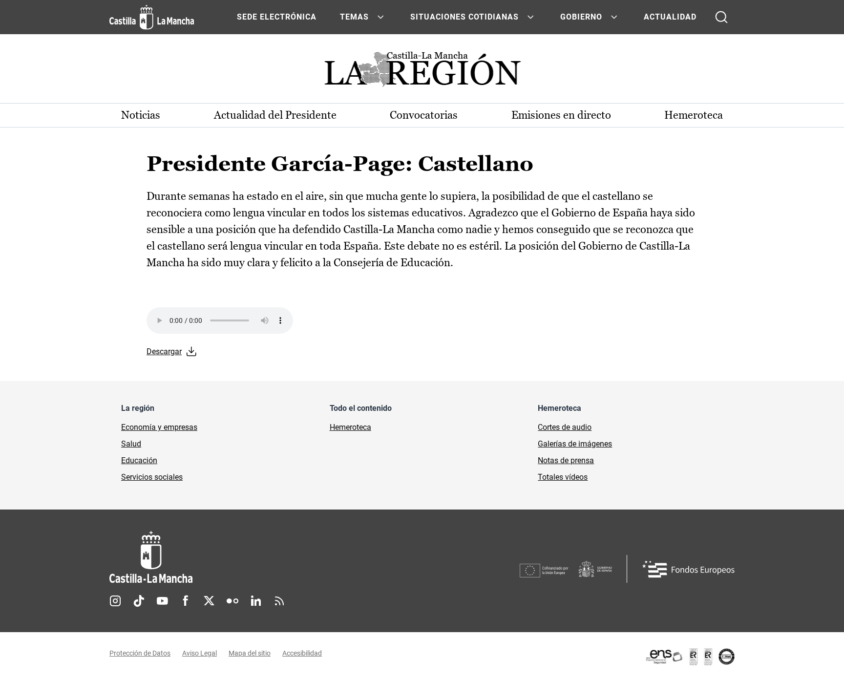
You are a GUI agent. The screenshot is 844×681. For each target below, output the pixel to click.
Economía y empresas (159, 427)
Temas (354, 16)
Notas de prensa (566, 460)
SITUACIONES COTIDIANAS (464, 16)
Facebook (185, 601)
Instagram (115, 601)
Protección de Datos (139, 653)
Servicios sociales (152, 477)
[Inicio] (241, 557)
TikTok (138, 601)
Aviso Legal (199, 653)
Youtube (162, 601)
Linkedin (256, 601)
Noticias (140, 115)
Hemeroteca (693, 115)
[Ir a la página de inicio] (151, 17)
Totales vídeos (563, 477)
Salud (131, 443)
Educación (139, 460)
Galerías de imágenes (575, 443)
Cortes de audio (564, 427)
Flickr (232, 601)
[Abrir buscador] (721, 17)
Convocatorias (424, 115)
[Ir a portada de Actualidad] (422, 72)
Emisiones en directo (561, 115)
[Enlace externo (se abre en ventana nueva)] (690, 656)
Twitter (209, 601)
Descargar (164, 351)
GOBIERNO (581, 16)
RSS (279, 601)
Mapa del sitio (250, 653)
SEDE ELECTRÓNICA (276, 16)
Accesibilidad (302, 653)
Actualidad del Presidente (275, 115)
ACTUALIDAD (670, 16)
